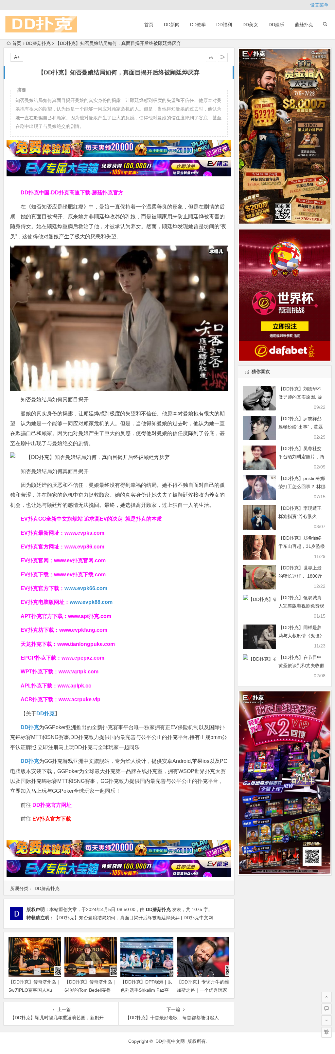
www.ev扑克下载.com (80, 574)
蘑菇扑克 (304, 24)
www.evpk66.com (85, 588)
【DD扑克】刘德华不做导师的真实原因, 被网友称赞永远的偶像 (300, 397)
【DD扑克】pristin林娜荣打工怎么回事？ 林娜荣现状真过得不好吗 (302, 486)
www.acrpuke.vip (79, 699)
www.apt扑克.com (90, 616)
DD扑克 (30, 761)
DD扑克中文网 (170, 1041)
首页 (148, 24)
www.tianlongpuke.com (86, 644)
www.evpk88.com (91, 602)
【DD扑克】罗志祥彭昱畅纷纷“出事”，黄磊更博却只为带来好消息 (301, 427)
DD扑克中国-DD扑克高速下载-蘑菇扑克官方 (72, 192)
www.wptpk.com (78, 671)
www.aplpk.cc (74, 685)
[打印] (211, 57)
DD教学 (198, 24)
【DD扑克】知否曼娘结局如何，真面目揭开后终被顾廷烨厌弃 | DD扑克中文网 (133, 917)
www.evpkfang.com (83, 630)
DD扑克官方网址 (52, 805)
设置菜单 (319, 5)
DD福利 (224, 24)
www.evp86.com (84, 546)
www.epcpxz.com (83, 658)
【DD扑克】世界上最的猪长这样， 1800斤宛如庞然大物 (300, 576)
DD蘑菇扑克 (38, 43)
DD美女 (250, 24)
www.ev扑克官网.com (80, 560)
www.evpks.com (84, 533)
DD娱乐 (276, 24)
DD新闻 (172, 24)
